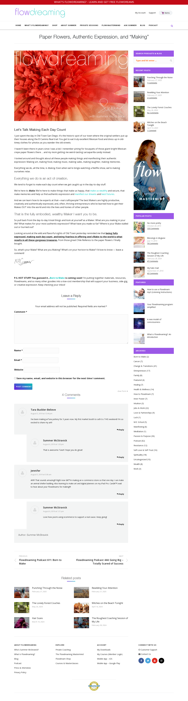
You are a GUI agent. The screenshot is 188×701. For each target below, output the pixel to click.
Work (136, 468)
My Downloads (104, 649)
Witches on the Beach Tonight (107, 603)
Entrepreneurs (140, 370)
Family (136, 375)
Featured (138, 380)
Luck (136, 417)
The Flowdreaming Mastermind (70, 654)
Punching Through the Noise (47, 587)
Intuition (137, 403)
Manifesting (139, 426)
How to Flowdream (142, 394)
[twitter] (148, 660)
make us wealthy (98, 190)
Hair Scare (37, 618)
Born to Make (140, 356)
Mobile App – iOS (104, 658)
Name (18, 350)
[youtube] (154, 660)
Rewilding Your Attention (105, 587)
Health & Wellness (142, 389)
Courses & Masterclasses (67, 663)
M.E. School (139, 422)
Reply (121, 429)
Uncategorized (140, 459)
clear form (122, 391)
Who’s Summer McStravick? (26, 649)
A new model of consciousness (154, 320)
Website (18, 369)
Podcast (137, 440)
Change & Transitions (143, 366)
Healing (137, 384)
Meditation (138, 431)
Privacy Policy (20, 672)
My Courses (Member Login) (109, 654)
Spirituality (138, 454)
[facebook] (141, 660)
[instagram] (161, 660)
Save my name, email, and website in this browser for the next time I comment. (61, 378)
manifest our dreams (85, 194)
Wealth (137, 464)
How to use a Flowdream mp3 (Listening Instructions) (159, 290)
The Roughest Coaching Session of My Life (110, 620)
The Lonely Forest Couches (46, 603)
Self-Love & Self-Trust (143, 450)
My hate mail (153, 268)
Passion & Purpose (142, 436)
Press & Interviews (22, 668)
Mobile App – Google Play (108, 663)
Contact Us (146, 654)
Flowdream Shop (63, 658)
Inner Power (139, 398)
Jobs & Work (139, 408)
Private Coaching (63, 649)
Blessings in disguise (156, 238)
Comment (20, 311)
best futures (107, 194)
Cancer (137, 361)
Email (18, 360)
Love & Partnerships (143, 412)
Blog (16, 658)
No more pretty (154, 223)
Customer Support (149, 649)
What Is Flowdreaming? (24, 654)
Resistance (138, 445)
